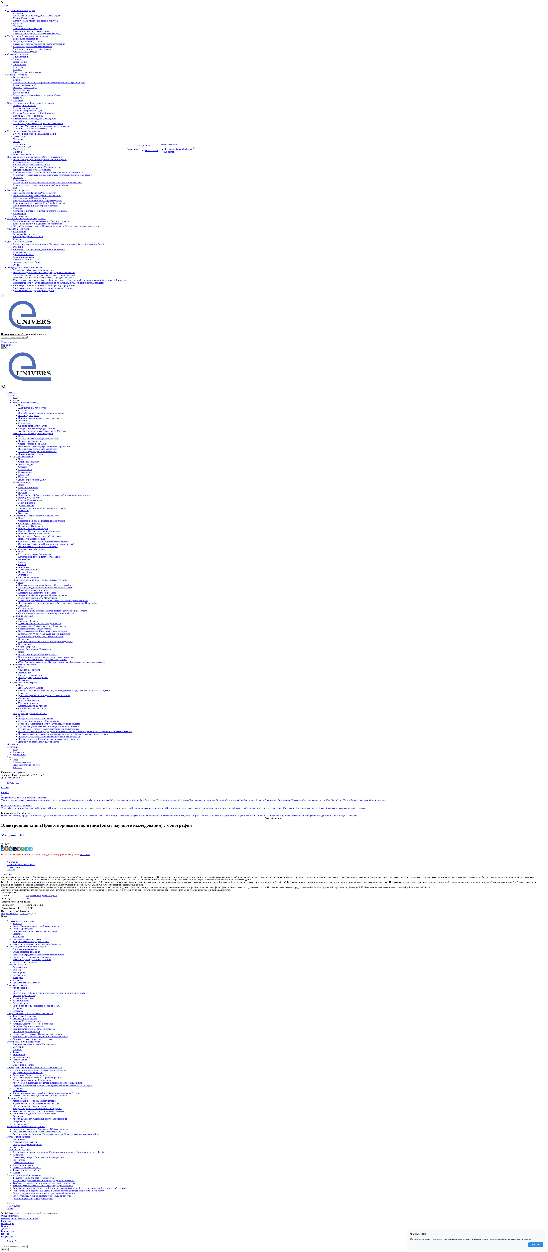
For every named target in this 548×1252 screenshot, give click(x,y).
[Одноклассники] (7, 849)
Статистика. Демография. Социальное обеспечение (246, 808)
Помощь (5, 1234)
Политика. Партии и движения (135, 808)
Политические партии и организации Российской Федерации (111, 815)
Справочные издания (28, 462)
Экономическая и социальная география (346, 808)
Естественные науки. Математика (34, 554)
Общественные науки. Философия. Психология (41, 521)
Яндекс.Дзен (13, 782)
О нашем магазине (22, 762)
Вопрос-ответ (7, 1236)
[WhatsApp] (23, 849)
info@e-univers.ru (12, 777)
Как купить (18, 752)
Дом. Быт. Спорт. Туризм (30, 688)
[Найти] (2, 340)
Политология (7, 815)
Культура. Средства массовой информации (99, 808)
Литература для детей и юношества (35, 718)
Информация (7, 1223)
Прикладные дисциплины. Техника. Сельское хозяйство (45, 585)
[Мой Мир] (11, 849)
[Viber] (19, 849)
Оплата (4, 1226)
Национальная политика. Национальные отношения (280, 815)
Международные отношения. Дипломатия (34, 815)
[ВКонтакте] (3, 849)
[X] (15, 849)
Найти (4, 1249)
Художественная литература (32, 408)
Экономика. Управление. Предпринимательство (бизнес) (299, 808)
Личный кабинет (9, 342)
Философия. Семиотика (12, 808)
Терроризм (351, 815)
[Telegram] (31, 849)
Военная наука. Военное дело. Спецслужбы (172, 808)
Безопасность (7, 1231)
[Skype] (27, 849)
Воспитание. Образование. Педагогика (37, 654)
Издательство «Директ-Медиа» (41, 895)
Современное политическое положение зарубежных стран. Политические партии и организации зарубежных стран (198, 815)
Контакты (6, 1221)
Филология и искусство (30, 670)
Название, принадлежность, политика (19, 1218)
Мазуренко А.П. (14, 835)
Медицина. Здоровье (28, 621)
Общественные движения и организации (326, 815)
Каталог (16, 400)
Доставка (5, 1228)
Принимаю (536, 1245)
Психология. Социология (36, 808)
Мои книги (6, 345)
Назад (15, 397)
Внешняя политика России (68, 815)
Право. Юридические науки (207, 808)
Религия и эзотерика (28, 487)
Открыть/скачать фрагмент (14, 913)
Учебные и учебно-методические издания (38, 438)
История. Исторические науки (64, 808)
